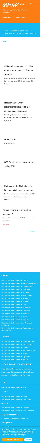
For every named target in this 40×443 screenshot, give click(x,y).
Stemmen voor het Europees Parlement (15, 375)
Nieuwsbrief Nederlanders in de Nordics (16, 308)
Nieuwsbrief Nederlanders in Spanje (14, 320)
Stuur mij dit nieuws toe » (13, 439)
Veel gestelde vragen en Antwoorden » (15, 419)
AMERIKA (5, 337)
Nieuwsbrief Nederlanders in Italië (13, 305)
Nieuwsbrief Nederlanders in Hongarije (15, 298)
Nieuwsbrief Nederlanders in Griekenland (16, 295)
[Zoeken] (31, 3)
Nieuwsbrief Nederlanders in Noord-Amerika (17, 341)
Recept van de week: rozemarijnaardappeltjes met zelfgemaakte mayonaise (17, 107)
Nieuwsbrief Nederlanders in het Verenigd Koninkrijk (16, 324)
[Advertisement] (20, 254)
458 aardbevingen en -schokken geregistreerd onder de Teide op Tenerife (18, 70)
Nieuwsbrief (6, 17)
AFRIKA (4, 392)
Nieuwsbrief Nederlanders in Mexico (14, 354)
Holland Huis (10, 139)
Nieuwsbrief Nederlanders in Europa (14, 280)
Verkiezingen (20, 17)
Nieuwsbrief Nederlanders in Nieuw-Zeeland (17, 411)
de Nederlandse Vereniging (13, 5)
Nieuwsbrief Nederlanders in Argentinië (15, 357)
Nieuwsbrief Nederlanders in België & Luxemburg (19, 283)
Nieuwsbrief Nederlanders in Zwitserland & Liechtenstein (17, 329)
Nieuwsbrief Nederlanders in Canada (15, 347)
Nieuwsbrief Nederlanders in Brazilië (14, 360)
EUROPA (5, 275)
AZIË (3, 382)
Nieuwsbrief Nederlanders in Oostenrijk (15, 311)
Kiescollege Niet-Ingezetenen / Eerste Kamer (17, 372)
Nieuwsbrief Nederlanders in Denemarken (16, 286)
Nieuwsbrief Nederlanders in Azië (13, 387)
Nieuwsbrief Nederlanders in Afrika (14, 397)
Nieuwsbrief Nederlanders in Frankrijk (15, 292)
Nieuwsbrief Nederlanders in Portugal (15, 314)
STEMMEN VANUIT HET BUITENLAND (16, 364)
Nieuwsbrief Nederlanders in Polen (14, 317)
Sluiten (28, 439)
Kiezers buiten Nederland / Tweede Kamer (16, 369)
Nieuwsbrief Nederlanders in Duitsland (15, 289)
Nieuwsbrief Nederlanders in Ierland (14, 302)
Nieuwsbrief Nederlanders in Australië (15, 408)
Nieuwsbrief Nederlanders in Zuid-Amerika (17, 344)
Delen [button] (32, 232)
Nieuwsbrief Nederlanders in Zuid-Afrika (16, 400)
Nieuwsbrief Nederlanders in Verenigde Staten (18, 350)
